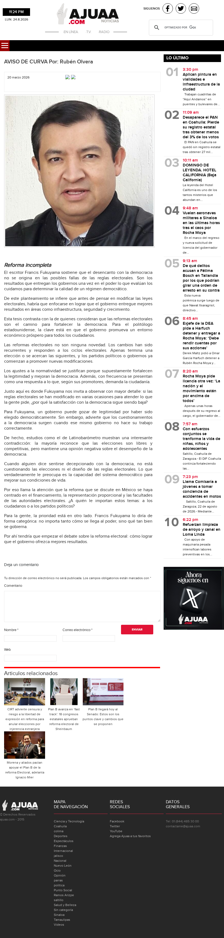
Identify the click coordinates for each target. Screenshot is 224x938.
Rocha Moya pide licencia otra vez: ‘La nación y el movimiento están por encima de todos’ (201, 388)
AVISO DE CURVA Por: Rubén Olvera (48, 61)
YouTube (116, 831)
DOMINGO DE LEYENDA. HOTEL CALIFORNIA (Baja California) (199, 173)
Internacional (63, 851)
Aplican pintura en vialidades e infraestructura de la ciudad (201, 82)
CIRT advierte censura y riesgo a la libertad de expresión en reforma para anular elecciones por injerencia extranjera (24, 719)
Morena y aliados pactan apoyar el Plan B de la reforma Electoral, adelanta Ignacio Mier (24, 770)
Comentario (13, 586)
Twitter (115, 826)
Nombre (11, 630)
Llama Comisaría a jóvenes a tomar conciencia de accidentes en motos (202, 489)
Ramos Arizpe (64, 895)
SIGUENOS (151, 9)
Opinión (60, 875)
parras (58, 880)
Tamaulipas (62, 920)
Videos (59, 925)
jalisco (58, 856)
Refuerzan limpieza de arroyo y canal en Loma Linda (201, 529)
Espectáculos (63, 841)
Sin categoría (63, 910)
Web (7, 649)
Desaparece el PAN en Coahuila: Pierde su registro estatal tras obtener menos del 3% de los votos (201, 127)
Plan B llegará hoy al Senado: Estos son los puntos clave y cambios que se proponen (102, 716)
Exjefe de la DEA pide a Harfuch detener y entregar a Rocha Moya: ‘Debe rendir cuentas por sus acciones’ (201, 336)
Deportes (60, 836)
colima (58, 831)
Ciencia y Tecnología (69, 821)
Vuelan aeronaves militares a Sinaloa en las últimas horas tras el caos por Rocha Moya (201, 223)
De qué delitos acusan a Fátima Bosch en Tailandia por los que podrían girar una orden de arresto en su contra (201, 278)
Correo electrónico (77, 630)
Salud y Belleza (65, 905)
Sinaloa (59, 915)
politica (59, 885)
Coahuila (60, 826)
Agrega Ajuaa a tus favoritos (130, 836)
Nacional (60, 861)
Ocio (57, 870)
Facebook (117, 821)
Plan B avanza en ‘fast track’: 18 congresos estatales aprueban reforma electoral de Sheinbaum (64, 719)
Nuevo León (63, 865)
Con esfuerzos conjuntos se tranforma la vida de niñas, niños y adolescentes (201, 439)
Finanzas (60, 846)
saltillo (58, 900)
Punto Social (63, 890)
